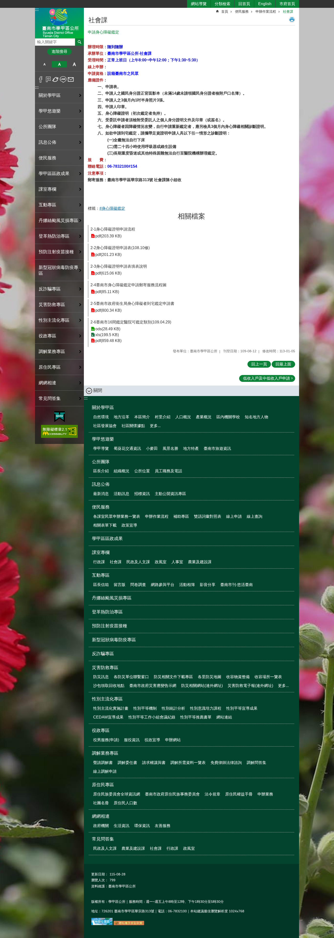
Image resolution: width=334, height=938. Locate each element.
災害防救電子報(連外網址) (250, 686)
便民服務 (242, 11)
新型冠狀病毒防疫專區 (58, 270)
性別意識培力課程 (205, 708)
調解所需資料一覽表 (188, 763)
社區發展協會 (105, 426)
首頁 (224, 11)
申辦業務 (265, 794)
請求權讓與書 (154, 763)
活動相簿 (187, 585)
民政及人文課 (138, 562)
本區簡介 (142, 417)
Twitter (55, 79)
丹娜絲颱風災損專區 (58, 220)
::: (37, 9)
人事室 (177, 562)
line (63, 79)
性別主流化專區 (107, 698)
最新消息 (101, 494)
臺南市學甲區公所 (59, 22)
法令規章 (212, 794)
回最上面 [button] (283, 364)
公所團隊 (101, 461)
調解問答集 (256, 763)
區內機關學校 (228, 417)
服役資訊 (132, 740)
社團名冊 (101, 803)
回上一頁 (259, 364)
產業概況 (204, 417)
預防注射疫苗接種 (56, 251)
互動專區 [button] (47, 204)
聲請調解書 (103, 763)
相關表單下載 (105, 525)
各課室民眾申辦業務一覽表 (116, 516)
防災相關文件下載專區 (173, 677)
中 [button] (59, 64)
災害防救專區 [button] (52, 304)
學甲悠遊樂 (103, 439)
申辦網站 (173, 740)
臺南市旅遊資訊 (217, 448)
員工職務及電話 (168, 471)
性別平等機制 (145, 708)
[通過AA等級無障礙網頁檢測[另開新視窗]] (59, 431)
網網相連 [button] (47, 382)
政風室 (161, 562)
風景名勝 (170, 448)
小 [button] (44, 64)
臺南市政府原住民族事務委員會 (172, 794)
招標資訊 (142, 494)
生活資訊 (121, 826)
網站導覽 (199, 4)
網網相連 (101, 816)
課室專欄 (101, 552)
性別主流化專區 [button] (54, 320)
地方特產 (191, 448)
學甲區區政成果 (54, 173)
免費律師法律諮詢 (226, 763)
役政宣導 (152, 740)
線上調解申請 (105, 771)
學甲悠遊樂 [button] (50, 111)
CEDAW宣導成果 (108, 717)
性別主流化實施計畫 (110, 708)
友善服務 (162, 826)
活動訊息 (121, 494)
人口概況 (183, 417)
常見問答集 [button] (50, 398)
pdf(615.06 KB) (108, 273)
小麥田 (152, 448)
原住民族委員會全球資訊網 (116, 794)
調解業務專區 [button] (52, 351)
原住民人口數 (125, 803)
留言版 (119, 585)
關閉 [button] (97, 390)
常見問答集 (103, 839)
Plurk (48, 79)
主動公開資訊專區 (170, 494)
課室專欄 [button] (47, 189)
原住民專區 (103, 784)
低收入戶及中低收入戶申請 (266, 378)
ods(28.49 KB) (107, 329)
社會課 (288, 11)
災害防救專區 (105, 667)
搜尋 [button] (79, 42)
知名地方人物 (256, 417)
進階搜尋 (59, 51)
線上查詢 (254, 516)
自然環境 (101, 417)
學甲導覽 (101, 448)
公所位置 (142, 471)
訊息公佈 (101, 484)
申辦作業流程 (266, 11)
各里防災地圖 (209, 677)
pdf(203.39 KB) (108, 236)
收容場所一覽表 (268, 677)
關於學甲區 (103, 407)
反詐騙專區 (50, 289)
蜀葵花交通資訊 (127, 448)
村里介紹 (162, 417)
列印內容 (292, 19)
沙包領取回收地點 (108, 686)
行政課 (99, 562)
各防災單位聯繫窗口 (131, 677)
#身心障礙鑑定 (112, 208)
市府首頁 (287, 4)
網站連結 (224, 717)
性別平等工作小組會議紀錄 (151, 717)
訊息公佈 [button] (47, 142)
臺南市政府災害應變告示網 (152, 686)
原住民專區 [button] (50, 367)
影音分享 (207, 585)
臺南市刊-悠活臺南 (236, 585)
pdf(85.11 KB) (107, 292)
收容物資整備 (238, 677)
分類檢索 (222, 4)
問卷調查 (138, 585)
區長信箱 (101, 585)
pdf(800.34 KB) (108, 310)
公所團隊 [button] (47, 126)
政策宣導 (129, 525)
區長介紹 (101, 471)
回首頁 (244, 4)
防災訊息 (101, 677)
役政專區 (101, 730)
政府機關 (101, 826)
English (264, 4)
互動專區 (101, 575)
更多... (155, 426)
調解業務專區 (105, 753)
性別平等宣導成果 (241, 708)
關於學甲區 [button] (50, 95)
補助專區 (181, 516)
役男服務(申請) (106, 740)
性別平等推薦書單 (196, 717)
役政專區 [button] (47, 335)
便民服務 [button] (47, 157)
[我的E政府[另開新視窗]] (59, 416)
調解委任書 (127, 763)
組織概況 (121, 471)
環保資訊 (142, 826)
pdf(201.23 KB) (108, 255)
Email (71, 79)
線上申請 (234, 516)
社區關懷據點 (133, 426)
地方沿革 (121, 417)
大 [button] (74, 64)
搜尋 (39, 41)
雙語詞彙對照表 (207, 516)
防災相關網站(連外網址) (202, 686)
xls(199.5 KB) (107, 335)
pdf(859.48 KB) (108, 341)
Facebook (41, 79)
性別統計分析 (173, 708)
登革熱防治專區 (54, 236)
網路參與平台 (162, 585)
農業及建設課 (200, 562)
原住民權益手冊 (239, 794)
